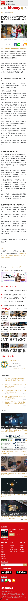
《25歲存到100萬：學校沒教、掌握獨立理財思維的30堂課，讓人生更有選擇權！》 (14, 255)
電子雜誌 (22, 549)
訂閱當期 (18, 534)
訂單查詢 (22, 545)
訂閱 (25, 564)
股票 (2, 545)
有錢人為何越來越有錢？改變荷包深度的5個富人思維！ (15, 397)
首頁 (2, 12)
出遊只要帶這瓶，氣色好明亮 (21, 351)
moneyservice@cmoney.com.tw (9, 593)
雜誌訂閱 (12, 545)
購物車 (21, 547)
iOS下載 (23, 368)
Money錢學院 (13, 551)
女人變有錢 (3, 558)
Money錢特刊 (13, 549)
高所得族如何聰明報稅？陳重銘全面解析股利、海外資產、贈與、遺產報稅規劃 (15, 380)
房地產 (2, 551)
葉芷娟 (8, 399)
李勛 (26, 41)
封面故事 (3, 554)
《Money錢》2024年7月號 (14, 267)
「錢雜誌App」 (7, 270)
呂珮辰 (25, 476)
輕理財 (11, 12)
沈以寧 (8, 381)
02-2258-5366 (9, 591)
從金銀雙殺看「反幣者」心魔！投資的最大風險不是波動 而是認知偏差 (14, 517)
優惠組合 (12, 534)
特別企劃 (3, 556)
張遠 (8, 405)
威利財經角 (9, 387)
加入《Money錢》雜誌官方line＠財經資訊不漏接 (13, 48)
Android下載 (16, 368)
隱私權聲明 (22, 551)
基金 (2, 547)
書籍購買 (12, 547)
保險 (2, 549)
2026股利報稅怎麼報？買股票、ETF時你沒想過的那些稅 (15, 391)
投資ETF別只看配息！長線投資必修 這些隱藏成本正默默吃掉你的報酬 (15, 402)
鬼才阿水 (25, 519)
